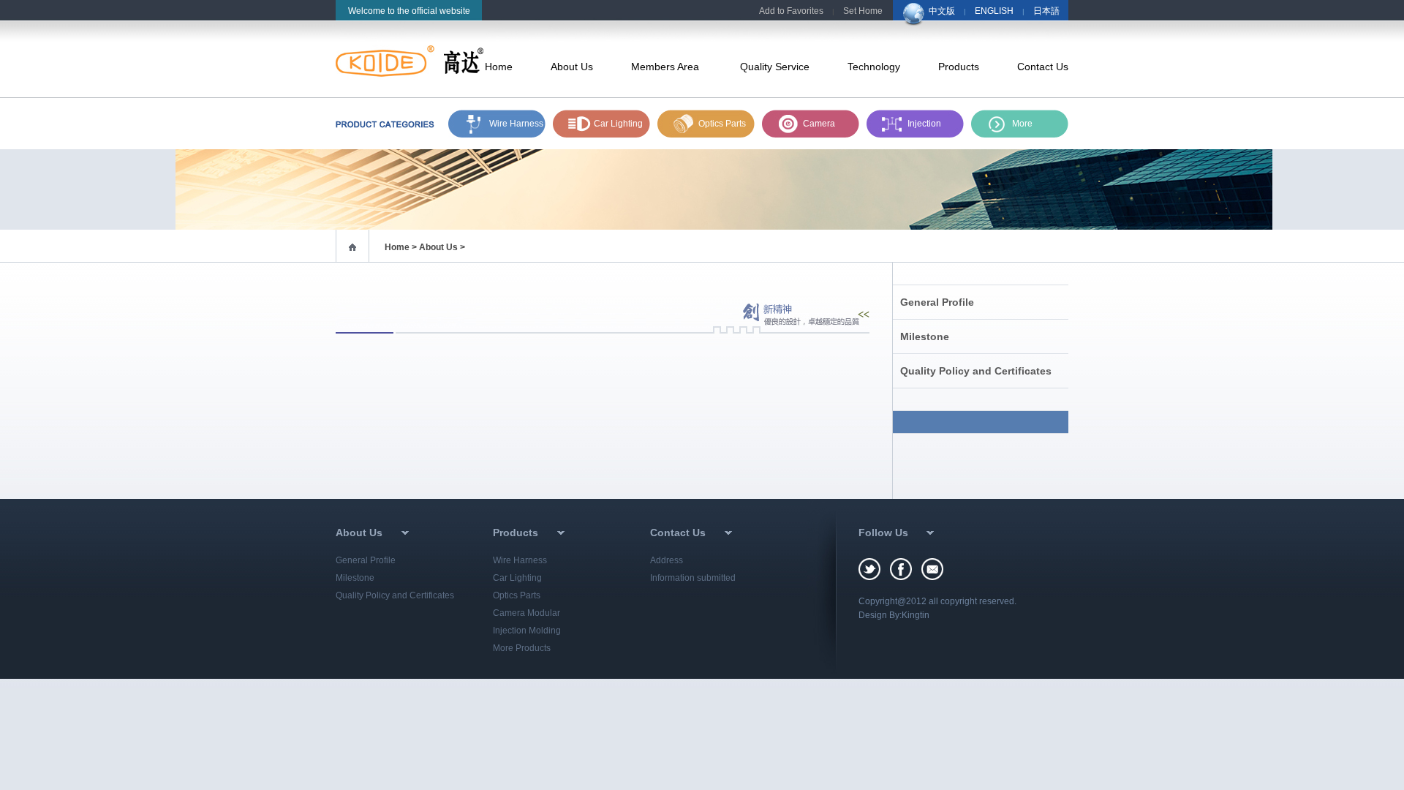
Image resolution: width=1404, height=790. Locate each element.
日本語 (1046, 11)
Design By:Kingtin (893, 615)
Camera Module (819, 128)
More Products (522, 648)
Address (666, 560)
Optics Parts (722, 123)
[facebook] (905, 569)
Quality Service (774, 66)
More (1022, 123)
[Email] (932, 569)
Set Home (863, 11)
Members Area (666, 66)
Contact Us (1042, 66)
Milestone (924, 336)
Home (499, 66)
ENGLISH (994, 11)
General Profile (937, 302)
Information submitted (693, 578)
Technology (874, 66)
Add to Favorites (791, 11)
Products (958, 66)
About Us (572, 66)
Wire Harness (516, 123)
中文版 (942, 11)
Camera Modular (526, 613)
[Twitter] (874, 569)
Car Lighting (618, 123)
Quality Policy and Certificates (976, 371)
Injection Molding (924, 128)
